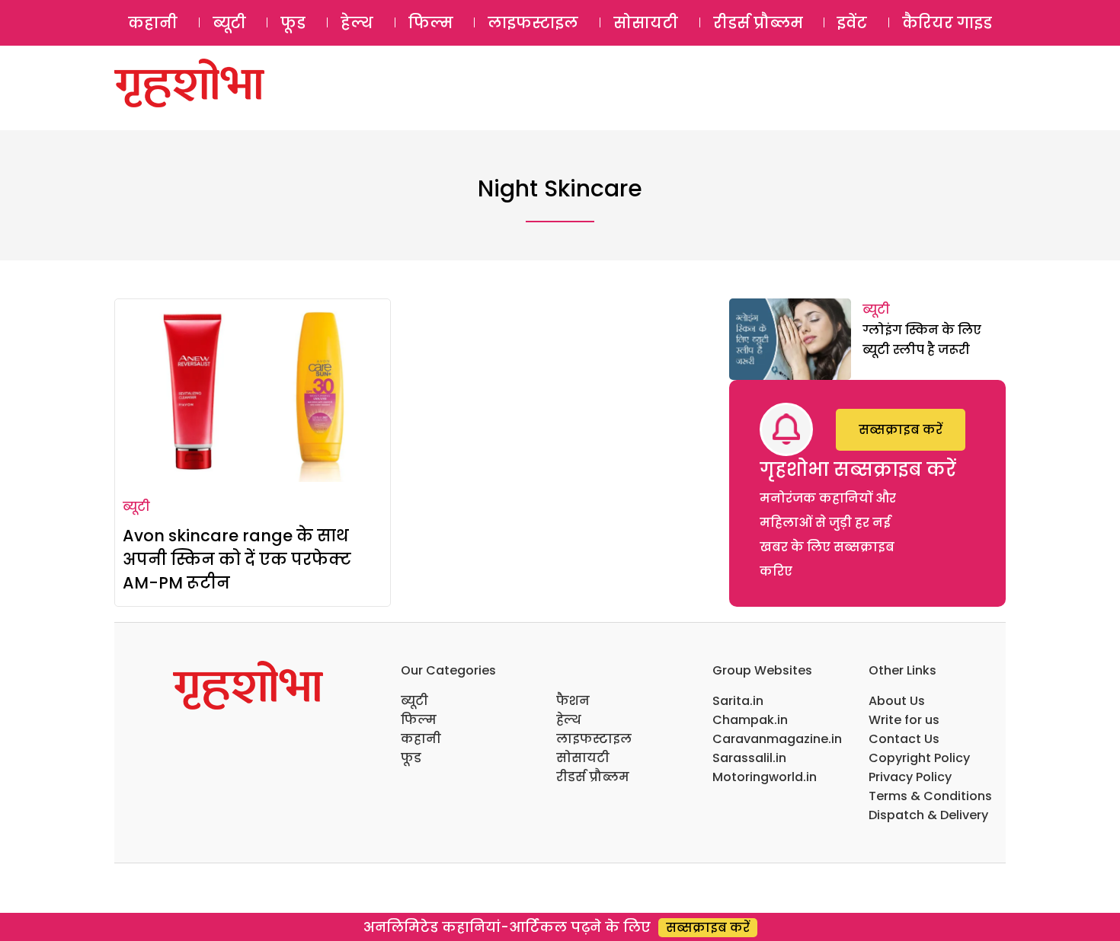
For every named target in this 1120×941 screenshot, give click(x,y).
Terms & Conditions (930, 796)
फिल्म (430, 22)
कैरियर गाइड (947, 22)
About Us (897, 701)
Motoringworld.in (764, 777)
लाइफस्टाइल (533, 22)
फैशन (573, 701)
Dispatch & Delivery (928, 815)
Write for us (904, 720)
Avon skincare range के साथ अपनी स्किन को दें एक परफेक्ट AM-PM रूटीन (237, 559)
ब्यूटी (229, 22)
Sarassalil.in (749, 758)
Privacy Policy (910, 777)
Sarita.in (737, 701)
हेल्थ (357, 22)
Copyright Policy (919, 758)
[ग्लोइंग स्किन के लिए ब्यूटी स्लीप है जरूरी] (790, 339)
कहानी (153, 22)
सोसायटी (645, 22)
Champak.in (750, 720)
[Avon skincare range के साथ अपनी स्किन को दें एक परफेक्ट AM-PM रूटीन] (252, 390)
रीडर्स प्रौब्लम (758, 22)
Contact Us (904, 739)
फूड (293, 22)
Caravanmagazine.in (777, 739)
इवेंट (852, 22)
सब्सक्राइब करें (900, 430)
